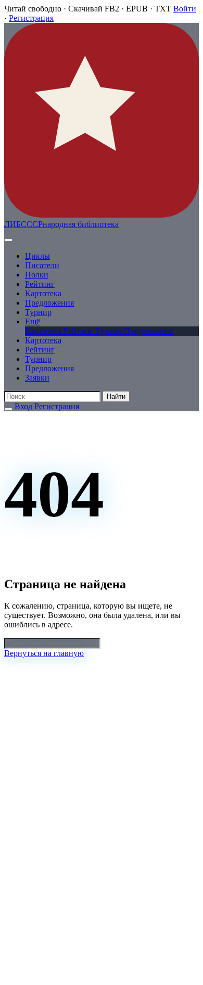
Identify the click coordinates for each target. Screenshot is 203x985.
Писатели (42, 265)
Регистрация (31, 18)
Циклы (37, 255)
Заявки (37, 377)
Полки (36, 274)
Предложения (49, 302)
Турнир (38, 312)
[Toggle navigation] (8, 240)
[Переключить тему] (8, 409)
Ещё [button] (32, 321)
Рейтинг (40, 284)
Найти (116, 396)
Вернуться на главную (44, 653)
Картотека (43, 293)
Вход (23, 406)
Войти (184, 8)
